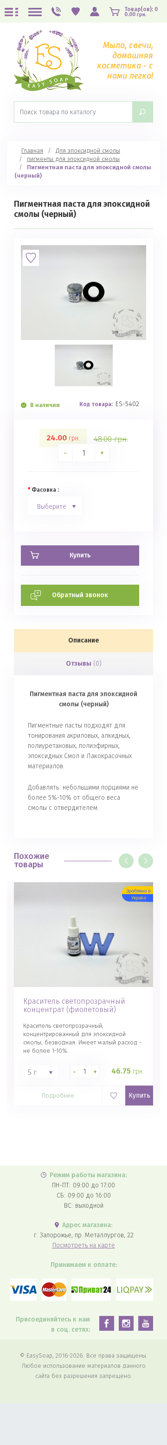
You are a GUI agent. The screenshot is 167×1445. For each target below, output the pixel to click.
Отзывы (84, 663)
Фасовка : (45, 490)
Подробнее (58, 1095)
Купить (139, 1095)
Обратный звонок (80, 595)
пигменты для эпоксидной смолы (73, 158)
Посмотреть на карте (83, 1245)
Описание (83, 640)
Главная (32, 150)
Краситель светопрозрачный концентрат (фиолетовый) (74, 1005)
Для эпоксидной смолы (88, 150)
